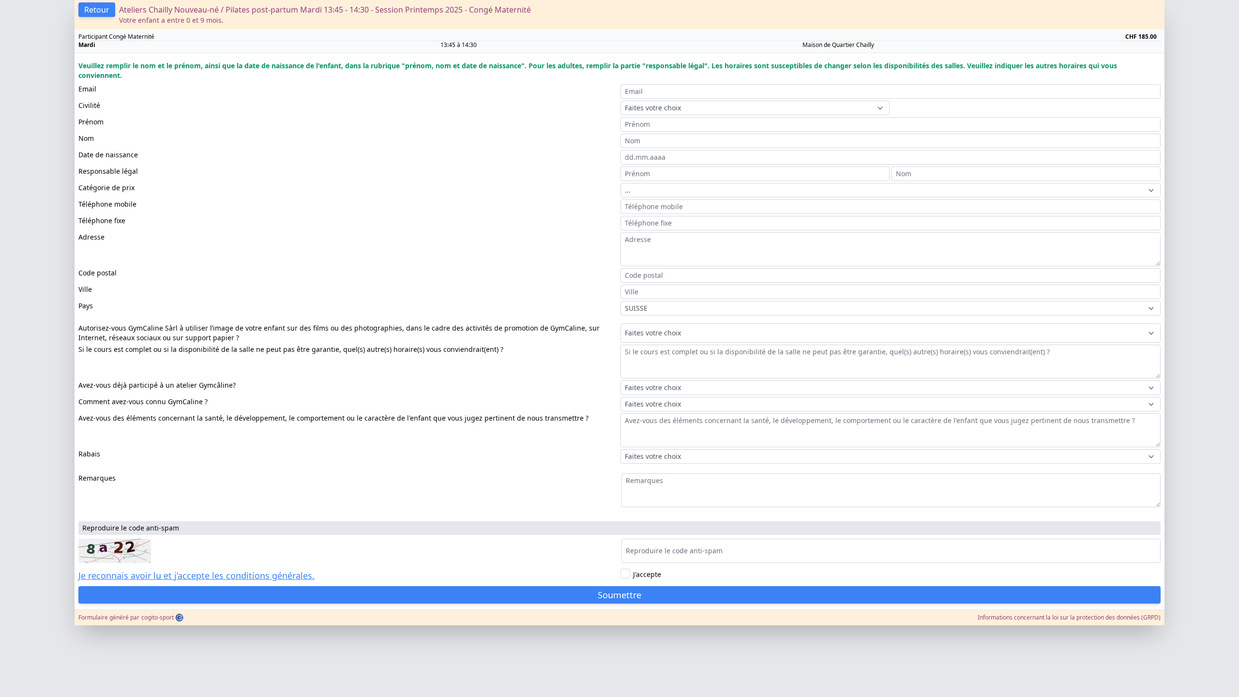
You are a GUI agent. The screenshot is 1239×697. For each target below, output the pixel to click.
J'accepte (647, 574)
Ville (85, 289)
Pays (85, 305)
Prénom (91, 121)
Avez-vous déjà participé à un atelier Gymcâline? (157, 385)
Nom (86, 138)
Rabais (89, 453)
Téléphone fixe (101, 220)
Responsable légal (108, 171)
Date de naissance (108, 154)
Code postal (97, 272)
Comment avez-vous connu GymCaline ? (143, 401)
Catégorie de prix (106, 187)
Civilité (89, 105)
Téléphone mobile (107, 204)
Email (87, 88)
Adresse (91, 237)
